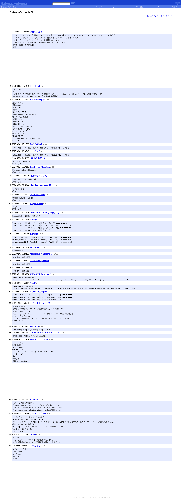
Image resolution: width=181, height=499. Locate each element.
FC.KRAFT (35, 247)
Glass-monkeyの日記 (39, 260)
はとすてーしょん (38, 176)
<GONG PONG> (38, 158)
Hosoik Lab (35, 86)
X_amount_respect (38, 291)
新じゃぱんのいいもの (40, 274)
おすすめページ (166, 16)
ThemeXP (34, 326)
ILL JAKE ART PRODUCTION (45, 333)
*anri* (33, 283)
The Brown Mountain (40, 167)
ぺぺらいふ (35, 219)
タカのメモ (35, 151)
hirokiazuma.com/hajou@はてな (45, 212)
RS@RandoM (36, 203)
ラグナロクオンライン (40, 303)
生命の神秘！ (36, 144)
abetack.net (35, 399)
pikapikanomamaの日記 (41, 185)
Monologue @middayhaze (41, 254)
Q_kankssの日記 (37, 194)
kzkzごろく (35, 446)
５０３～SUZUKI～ (39, 339)
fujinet (33, 434)
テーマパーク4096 (38, 413)
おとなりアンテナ (153, 16)
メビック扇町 (36, 32)
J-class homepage (37, 99)
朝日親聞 (34, 234)
